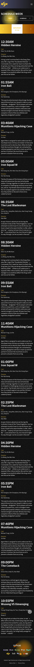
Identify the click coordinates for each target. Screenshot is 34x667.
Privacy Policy (21, 663)
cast (2, 49)
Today (10, 18)
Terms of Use (12, 663)
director (3, 54)
